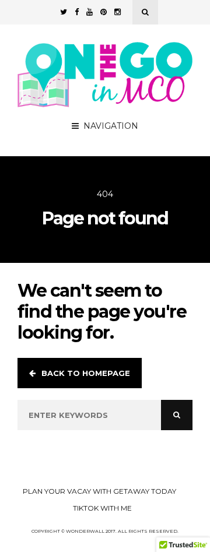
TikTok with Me (102, 508)
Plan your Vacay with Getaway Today (99, 491)
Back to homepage (85, 373)
